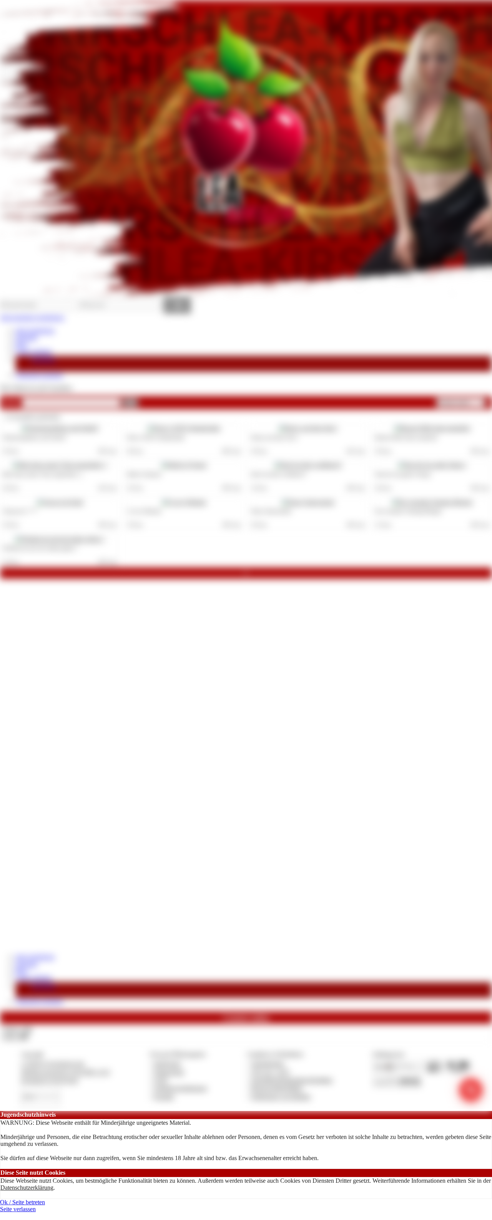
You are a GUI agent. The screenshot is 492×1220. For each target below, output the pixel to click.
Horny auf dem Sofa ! (275, 437)
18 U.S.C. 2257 (270, 1072)
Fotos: (15, 1036)
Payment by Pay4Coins (49, 1080)
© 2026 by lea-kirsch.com (52, 1063)
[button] (130, 403)
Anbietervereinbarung (180, 1088)
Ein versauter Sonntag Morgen (408, 511)
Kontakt (164, 1096)
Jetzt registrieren (35, 330)
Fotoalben (44, 359)
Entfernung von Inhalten (281, 1096)
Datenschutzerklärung (26, 1187)
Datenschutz (169, 1072)
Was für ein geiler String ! (403, 474)
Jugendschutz (267, 1063)
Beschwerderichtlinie (277, 1088)
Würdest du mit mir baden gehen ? (40, 548)
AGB (160, 1080)
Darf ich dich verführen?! (279, 474)
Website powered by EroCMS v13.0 (65, 1072)
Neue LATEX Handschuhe (155, 437)
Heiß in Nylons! (144, 474)
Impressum (167, 1063)
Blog (21, 344)
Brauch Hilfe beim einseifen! (406, 437)
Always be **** (20, 511)
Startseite (26, 337)
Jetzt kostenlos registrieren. (32, 317)
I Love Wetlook (144, 511)
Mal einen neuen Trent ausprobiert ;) (42, 474)
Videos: (17, 1029)
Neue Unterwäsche (271, 511)
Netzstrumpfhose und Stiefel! (34, 437)
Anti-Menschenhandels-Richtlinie (291, 1080)
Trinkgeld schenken (39, 375)
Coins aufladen (33, 351)
